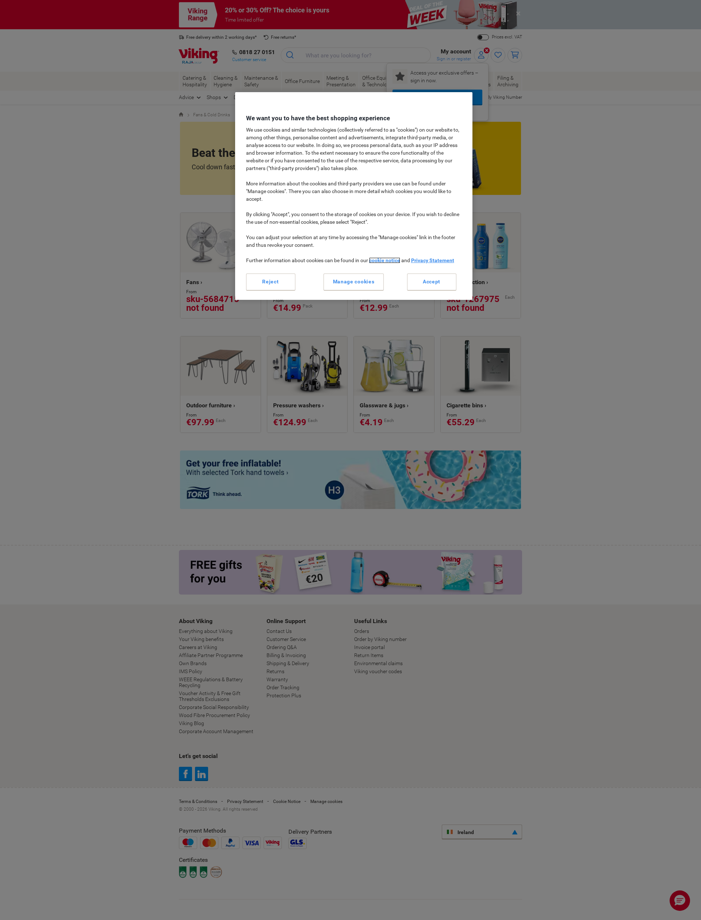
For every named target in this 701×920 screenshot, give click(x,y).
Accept (431, 281)
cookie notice (384, 260)
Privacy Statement (432, 260)
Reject (270, 281)
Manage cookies (354, 281)
